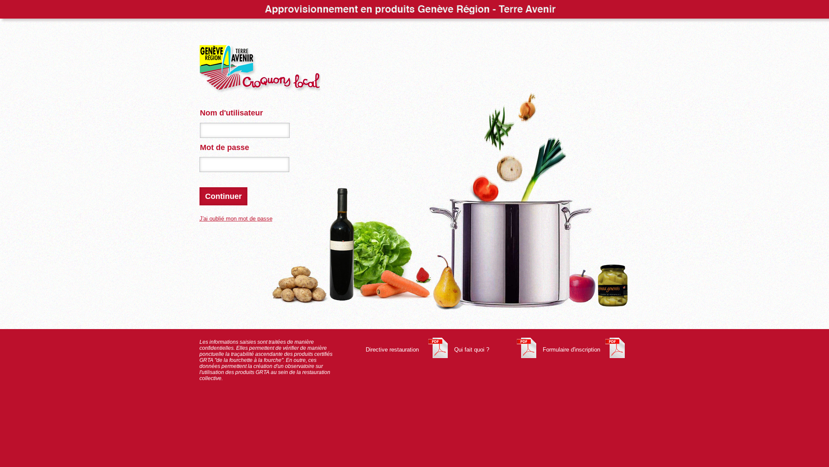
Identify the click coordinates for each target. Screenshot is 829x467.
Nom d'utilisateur (231, 113)
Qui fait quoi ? (471, 349)
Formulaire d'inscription (571, 349)
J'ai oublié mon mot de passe (235, 218)
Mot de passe (224, 147)
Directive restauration (392, 349)
